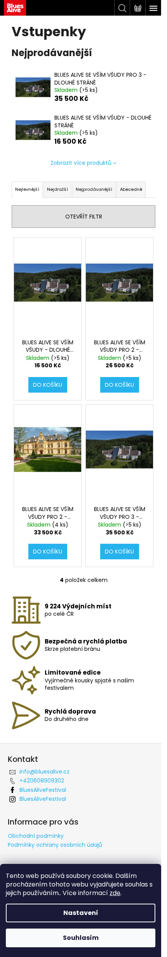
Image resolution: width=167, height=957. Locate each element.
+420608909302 (41, 780)
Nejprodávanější (94, 189)
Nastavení (80, 912)
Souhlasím (81, 937)
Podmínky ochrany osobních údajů (55, 845)
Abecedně (131, 189)
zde (115, 892)
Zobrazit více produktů (80, 163)
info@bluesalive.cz (44, 771)
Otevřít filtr (83, 216)
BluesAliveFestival (42, 790)
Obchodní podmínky (36, 836)
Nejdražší (57, 189)
